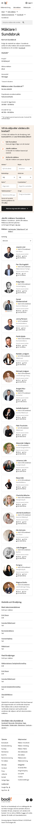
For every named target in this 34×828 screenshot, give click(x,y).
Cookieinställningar (23, 780)
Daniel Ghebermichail (21, 300)
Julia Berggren (21, 548)
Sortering (4, 237)
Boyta (19, 164)
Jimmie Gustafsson (23, 513)
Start (3, 12)
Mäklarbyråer (27, 7)
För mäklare (4, 761)
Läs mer (3, 728)
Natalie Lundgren (22, 354)
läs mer (18, 225)
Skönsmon (21, 725)
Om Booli (4, 768)
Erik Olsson (5, 615)
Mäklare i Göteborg (23, 746)
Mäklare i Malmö (22, 749)
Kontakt (3, 777)
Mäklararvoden (22, 758)
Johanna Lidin (21, 460)
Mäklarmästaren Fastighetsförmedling (13, 663)
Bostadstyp (4, 173)
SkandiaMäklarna (6, 694)
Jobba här (4, 774)
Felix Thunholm (21, 426)
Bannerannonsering (7, 758)
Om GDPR (21, 774)
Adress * (4, 164)
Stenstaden (5, 725)
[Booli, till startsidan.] (6, 3)
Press (3, 771)
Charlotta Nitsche (22, 495)
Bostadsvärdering (6, 746)
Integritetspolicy (23, 771)
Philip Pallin (20, 282)
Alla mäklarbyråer (23, 752)
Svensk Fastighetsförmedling (10, 687)
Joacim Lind (20, 247)
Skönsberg (18, 723)
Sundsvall (20, 15)
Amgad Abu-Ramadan (21, 390)
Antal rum (20, 173)
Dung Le (19, 565)
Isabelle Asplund (22, 408)
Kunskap (3, 749)
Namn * (3, 182)
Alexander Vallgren (23, 443)
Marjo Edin (20, 478)
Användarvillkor (22, 768)
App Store (4, 790)
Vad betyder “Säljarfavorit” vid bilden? (18, 230)
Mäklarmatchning (5, 7)
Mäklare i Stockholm (23, 743)
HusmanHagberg (6, 638)
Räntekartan (5, 752)
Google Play (4, 787)
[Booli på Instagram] (27, 799)
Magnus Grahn (21, 582)
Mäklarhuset (5, 646)
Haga (24, 723)
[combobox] (12, 22)
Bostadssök (4, 743)
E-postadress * (22, 182)
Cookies (20, 777)
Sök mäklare (17, 7)
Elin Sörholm (20, 530)
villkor (5, 203)
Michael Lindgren (22, 371)
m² (30, 168)
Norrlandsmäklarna (7, 631)
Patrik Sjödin (20, 336)
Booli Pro (4, 755)
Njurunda (11, 723)
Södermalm (13, 725)
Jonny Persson (21, 319)
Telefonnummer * (6, 191)
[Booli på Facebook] (31, 799)
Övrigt (19, 191)
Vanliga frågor (5, 780)
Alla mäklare (21, 755)
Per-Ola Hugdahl (22, 264)
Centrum (28, 725)
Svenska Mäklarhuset (8, 623)
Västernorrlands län (7, 15)
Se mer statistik (6, 89)
